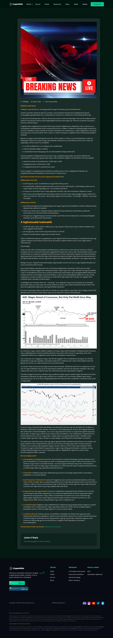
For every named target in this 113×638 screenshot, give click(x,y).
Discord (37, 4)
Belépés (85, 4)
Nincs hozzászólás (51, 102)
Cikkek (76, 4)
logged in (35, 541)
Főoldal (28, 4)
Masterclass (57, 4)
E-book (47, 4)
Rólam (67, 4)
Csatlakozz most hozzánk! (53, 527)
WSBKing (26, 102)
